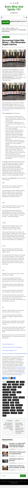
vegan (12, 407)
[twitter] (14, 3)
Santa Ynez (6, 402)
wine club (12, 410)
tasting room (6, 407)
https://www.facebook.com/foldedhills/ (12, 347)
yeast (4, 415)
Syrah (12, 405)
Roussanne (15, 400)
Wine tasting (6, 413)
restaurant (21, 397)
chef (4, 387)
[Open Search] (24, 17)
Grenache (13, 389)
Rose (9, 400)
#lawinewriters (10, 382)
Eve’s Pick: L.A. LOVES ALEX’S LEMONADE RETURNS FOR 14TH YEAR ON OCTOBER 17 (17, 445)
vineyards (19, 407)
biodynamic (15, 384)
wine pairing (20, 410)
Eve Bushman (6, 37)
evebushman (6, 47)
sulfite (17, 402)
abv (17, 382)
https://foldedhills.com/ (8, 344)
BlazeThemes (15, 482)
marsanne (5, 394)
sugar (12, 402)
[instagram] (12, 3)
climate (9, 387)
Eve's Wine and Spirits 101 (14, 8)
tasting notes (19, 405)
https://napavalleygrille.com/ (9, 350)
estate (14, 387)
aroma (4, 384)
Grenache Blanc (7, 392)
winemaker (14, 413)
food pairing (6, 389)
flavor (19, 387)
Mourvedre (12, 394)
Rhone (4, 400)
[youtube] (17, 3)
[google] (15, 3)
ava (9, 384)
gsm (14, 392)
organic (15, 397)
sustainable (6, 405)
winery (20, 413)
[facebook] (10, 3)
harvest (19, 392)
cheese (22, 384)
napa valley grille (7, 397)
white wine (5, 410)
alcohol (22, 382)
